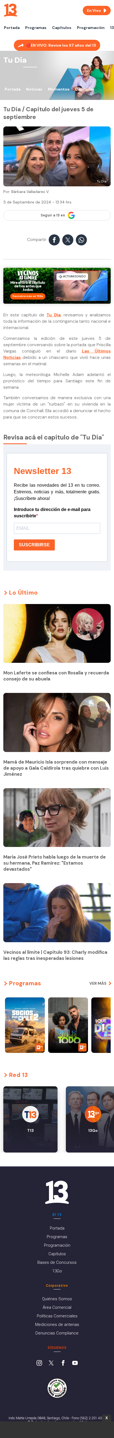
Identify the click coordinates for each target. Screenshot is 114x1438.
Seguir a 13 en (53, 215)
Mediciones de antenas (57, 1324)
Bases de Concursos (57, 1262)
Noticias (34, 89)
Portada (12, 27)
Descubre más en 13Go (27, 296)
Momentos (58, 89)
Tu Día (53, 315)
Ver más (98, 983)
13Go (57, 1270)
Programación (91, 27)
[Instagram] (39, 1363)
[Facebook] (63, 1363)
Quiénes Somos (57, 1298)
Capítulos (61, 27)
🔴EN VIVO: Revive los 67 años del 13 (61, 45)
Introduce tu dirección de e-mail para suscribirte (52, 512)
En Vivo (94, 10)
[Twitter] (51, 1363)
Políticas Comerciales (57, 1315)
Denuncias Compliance (57, 1333)
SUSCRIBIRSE (34, 544)
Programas (35, 27)
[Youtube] (75, 1363)
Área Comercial (57, 1307)
